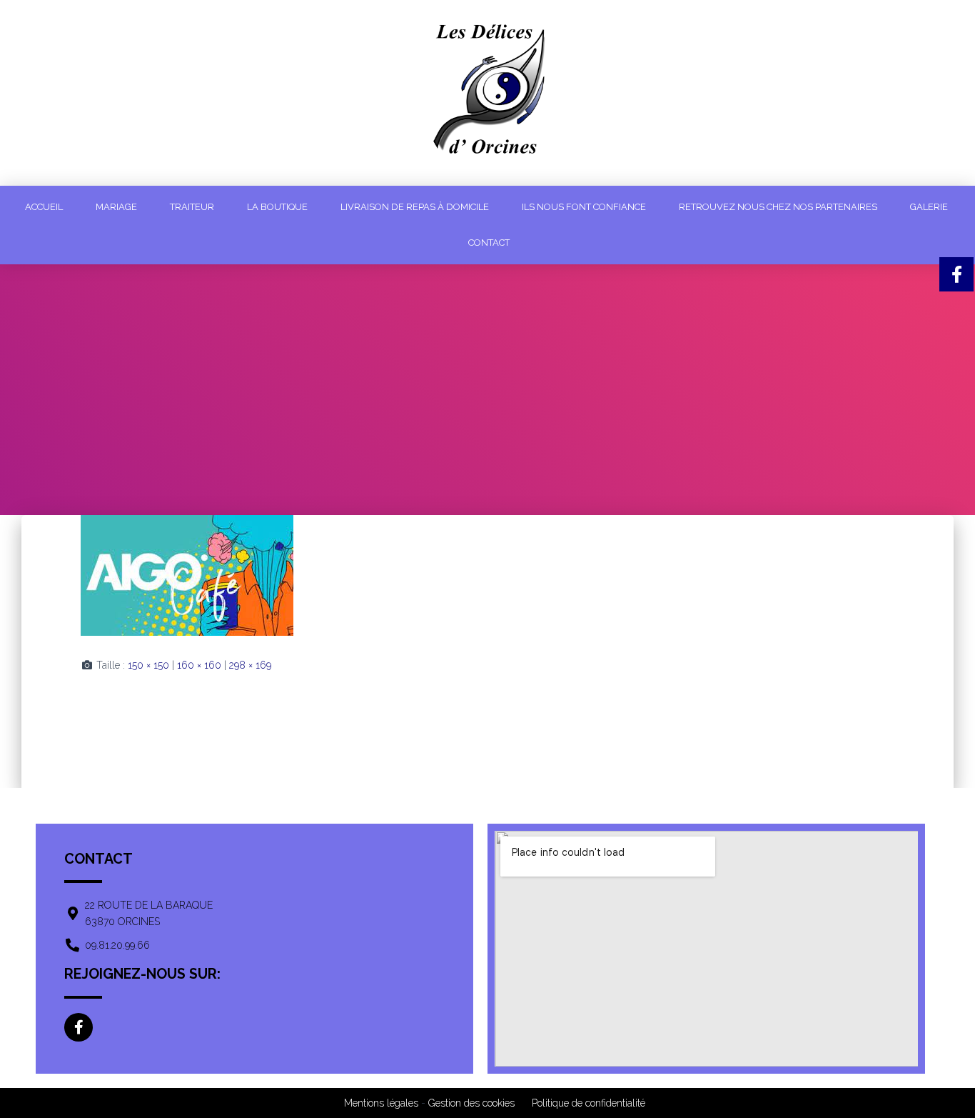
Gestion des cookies (471, 1103)
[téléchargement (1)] (187, 574)
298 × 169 (250, 665)
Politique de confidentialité (588, 1103)
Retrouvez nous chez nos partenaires (778, 206)
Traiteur (192, 206)
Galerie (929, 206)
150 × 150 (148, 665)
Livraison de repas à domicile (414, 206)
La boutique (277, 206)
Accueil (44, 206)
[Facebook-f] (78, 1027)
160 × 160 (199, 665)
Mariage (116, 206)
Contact (489, 242)
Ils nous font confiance (584, 206)
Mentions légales (381, 1103)
